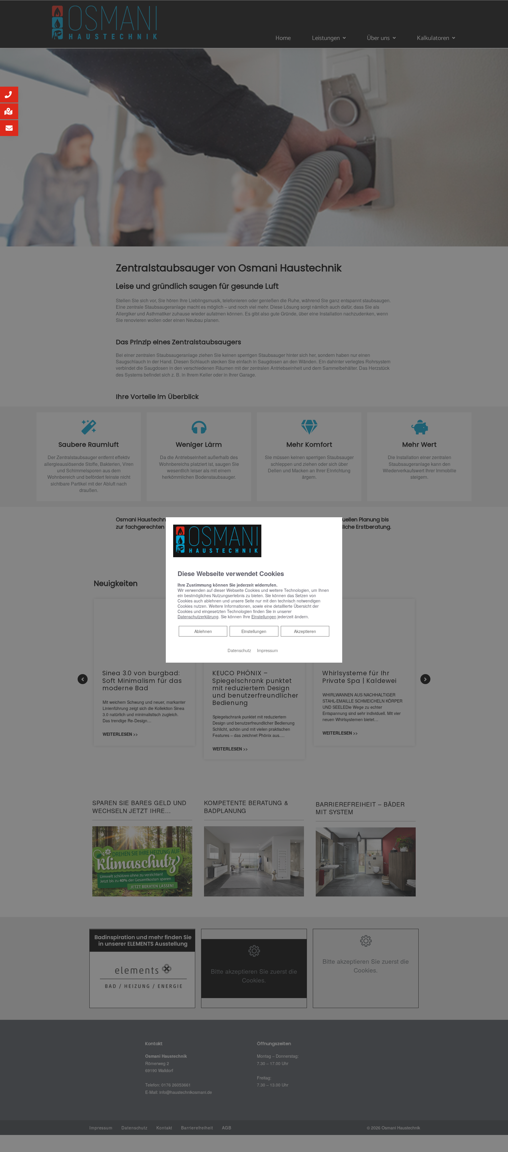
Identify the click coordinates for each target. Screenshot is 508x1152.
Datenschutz (239, 650)
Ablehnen (203, 631)
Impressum (267, 650)
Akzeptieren (305, 631)
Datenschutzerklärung (198, 616)
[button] (9, 95)
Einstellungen (253, 631)
